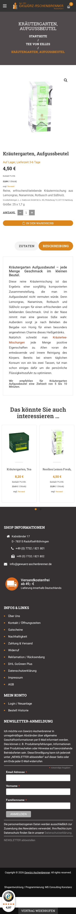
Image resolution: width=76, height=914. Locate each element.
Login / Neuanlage (20, 703)
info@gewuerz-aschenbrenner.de (31, 564)
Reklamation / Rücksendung (26, 657)
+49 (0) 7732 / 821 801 (30, 548)
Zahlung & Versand (20, 643)
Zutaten (26, 246)
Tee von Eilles (38, 44)
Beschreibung (56, 246)
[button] (65, 80)
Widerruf (13, 650)
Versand (10, 186)
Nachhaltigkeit (17, 636)
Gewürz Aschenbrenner (37, 872)
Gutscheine (15, 629)
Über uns (14, 616)
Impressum (15, 677)
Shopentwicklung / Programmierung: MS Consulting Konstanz (38, 887)
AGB (11, 684)
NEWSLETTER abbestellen (19, 840)
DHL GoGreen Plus (20, 664)
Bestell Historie (18, 710)
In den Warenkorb (40, 223)
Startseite (38, 36)
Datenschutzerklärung (22, 671)
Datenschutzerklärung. (58, 832)
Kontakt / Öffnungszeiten (24, 623)
